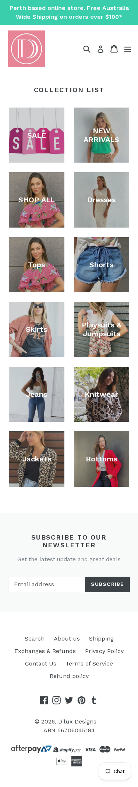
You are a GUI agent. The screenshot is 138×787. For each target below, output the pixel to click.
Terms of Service (89, 663)
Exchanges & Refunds (45, 651)
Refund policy (69, 675)
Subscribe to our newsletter (69, 541)
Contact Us (40, 663)
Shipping (101, 638)
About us (67, 638)
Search (35, 638)
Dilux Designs (77, 721)
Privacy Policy (104, 651)
